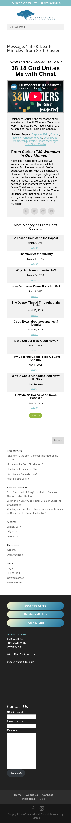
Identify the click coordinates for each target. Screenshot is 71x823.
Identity (17, 137)
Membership (20, 141)
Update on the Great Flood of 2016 (25, 464)
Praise (33, 141)
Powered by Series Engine (35, 425)
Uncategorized (15, 555)
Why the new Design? (18, 479)
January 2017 (14, 526)
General (11, 550)
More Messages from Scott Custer (41, 142)
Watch (34, 247)
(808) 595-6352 (15, 646)
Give (42, 798)
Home (18, 794)
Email (15, 721)
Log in (10, 568)
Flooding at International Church (23, 469)
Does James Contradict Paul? (22, 474)
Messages (28, 798)
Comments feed (15, 578)
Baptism (37, 134)
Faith (46, 134)
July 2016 (12, 531)
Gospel (54, 134)
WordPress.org (14, 582)
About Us (32, 794)
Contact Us (16, 773)
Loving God (50, 137)
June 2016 (12, 536)
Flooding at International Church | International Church (35, 509)
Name (15, 712)
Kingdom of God (32, 137)
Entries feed (13, 573)
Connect (47, 794)
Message (12, 730)
